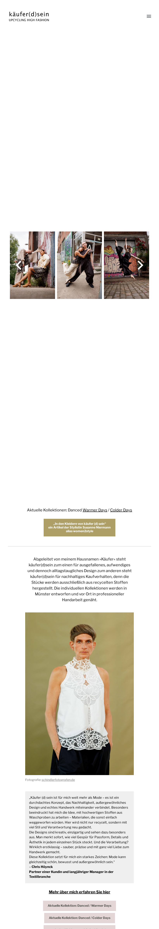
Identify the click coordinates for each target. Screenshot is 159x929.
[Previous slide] (18, 265)
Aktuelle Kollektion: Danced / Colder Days (79, 918)
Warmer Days (95, 510)
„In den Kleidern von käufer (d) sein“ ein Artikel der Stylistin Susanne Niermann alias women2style (79, 527)
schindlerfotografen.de (58, 780)
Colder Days (121, 510)
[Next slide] (140, 265)
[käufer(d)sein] (72, 16)
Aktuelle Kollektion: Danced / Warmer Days (79, 905)
